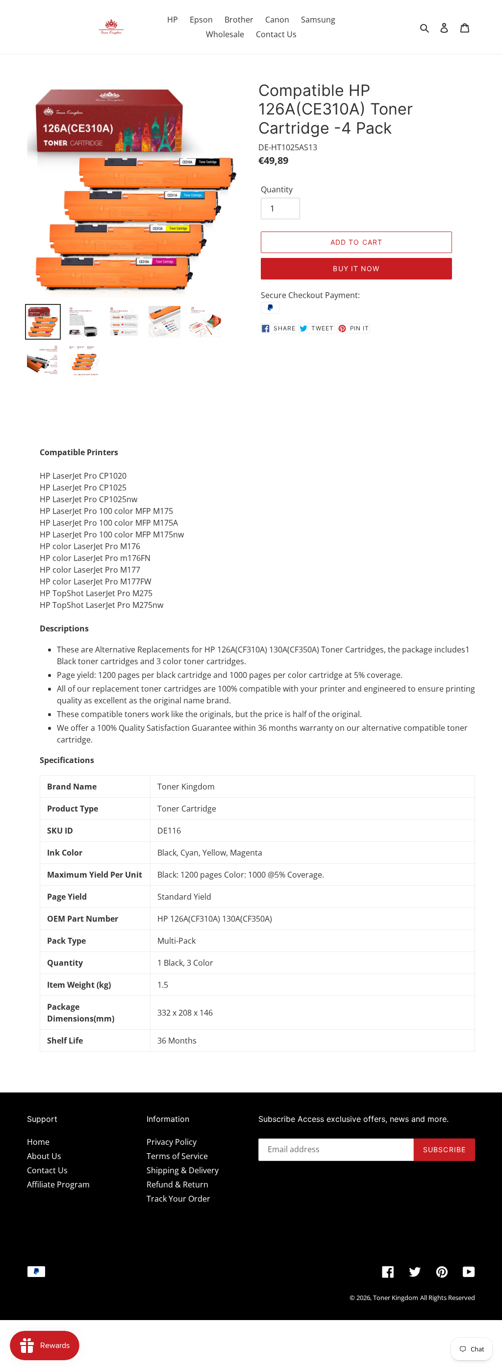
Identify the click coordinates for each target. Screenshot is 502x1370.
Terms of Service (177, 1156)
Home (38, 1142)
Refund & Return (177, 1184)
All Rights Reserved (447, 1297)
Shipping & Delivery (183, 1170)
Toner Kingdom (395, 1297)
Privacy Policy (172, 1142)
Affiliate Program (58, 1184)
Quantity (277, 189)
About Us (44, 1156)
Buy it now (356, 268)
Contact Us (47, 1170)
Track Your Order (178, 1198)
